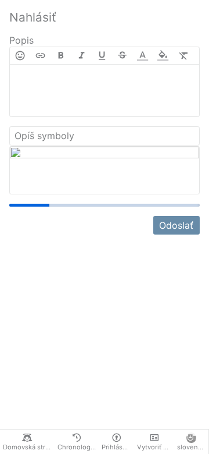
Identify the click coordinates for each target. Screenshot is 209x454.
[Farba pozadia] (163, 55)
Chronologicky (78, 447)
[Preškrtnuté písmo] (122, 55)
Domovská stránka (29, 447)
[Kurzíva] (81, 55)
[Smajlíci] (20, 55)
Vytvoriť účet (155, 447)
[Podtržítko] (102, 55)
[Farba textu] (142, 55)
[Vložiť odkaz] (40, 55)
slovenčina (192, 447)
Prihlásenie (118, 447)
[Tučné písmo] (61, 55)
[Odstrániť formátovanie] (184, 55)
